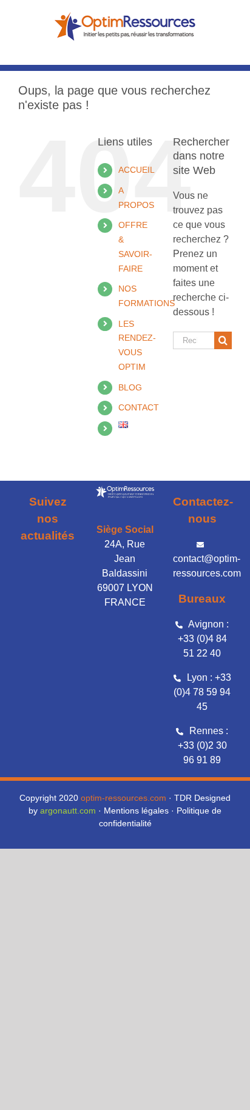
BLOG (130, 387)
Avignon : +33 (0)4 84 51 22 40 (203, 638)
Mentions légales (136, 810)
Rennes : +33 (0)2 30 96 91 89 (203, 745)
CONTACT (138, 407)
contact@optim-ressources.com (207, 565)
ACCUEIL (136, 170)
